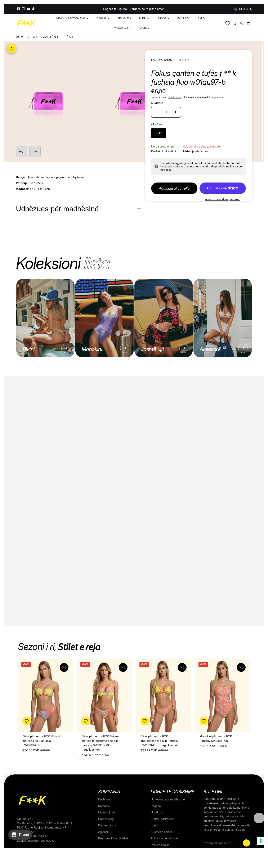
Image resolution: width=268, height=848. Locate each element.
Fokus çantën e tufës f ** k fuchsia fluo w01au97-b (193, 77)
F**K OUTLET (120, 27)
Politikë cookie (160, 845)
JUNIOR (161, 18)
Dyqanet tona (107, 825)
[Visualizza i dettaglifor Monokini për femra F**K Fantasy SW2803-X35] (222, 695)
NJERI (142, 18)
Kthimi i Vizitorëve (162, 819)
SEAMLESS (124, 18)
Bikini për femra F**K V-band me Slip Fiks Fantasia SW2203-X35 (41, 741)
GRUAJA (102, 18)
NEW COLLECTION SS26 (70, 18)
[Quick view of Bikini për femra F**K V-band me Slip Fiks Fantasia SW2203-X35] (64, 667)
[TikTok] (33, 8)
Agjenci (103, 832)
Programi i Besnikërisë (113, 838)
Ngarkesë (157, 812)
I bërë (154, 825)
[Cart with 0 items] (248, 23)
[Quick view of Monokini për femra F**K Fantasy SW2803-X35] (241, 667)
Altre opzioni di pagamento (222, 199)
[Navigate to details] (65, 348)
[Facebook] (18, 8)
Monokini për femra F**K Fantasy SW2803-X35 (216, 738)
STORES (144, 27)
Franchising (106, 819)
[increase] (175, 112)
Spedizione (174, 97)
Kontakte (104, 806)
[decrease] (156, 112)
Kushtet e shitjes (162, 832)
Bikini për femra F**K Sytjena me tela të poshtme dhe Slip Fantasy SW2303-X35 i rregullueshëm (100, 743)
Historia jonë (106, 812)
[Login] (241, 23)
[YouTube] (28, 8)
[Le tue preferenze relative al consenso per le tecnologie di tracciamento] (261, 841)
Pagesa (156, 806)
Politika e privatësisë (164, 838)
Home (21, 37)
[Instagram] (23, 8)
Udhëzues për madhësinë (168, 799)
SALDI (201, 18)
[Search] (234, 23)
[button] (248, 23)
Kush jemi (104, 799)
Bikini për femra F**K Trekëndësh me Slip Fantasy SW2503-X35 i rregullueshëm (159, 741)
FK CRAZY (183, 18)
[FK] (26, 23)
